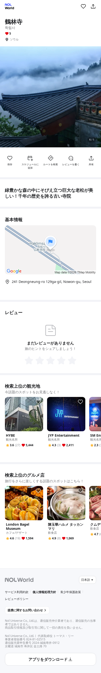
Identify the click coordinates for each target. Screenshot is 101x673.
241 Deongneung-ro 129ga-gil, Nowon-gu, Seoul (51, 281)
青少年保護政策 (70, 592)
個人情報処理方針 (44, 592)
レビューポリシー (16, 599)
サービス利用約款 (16, 592)
